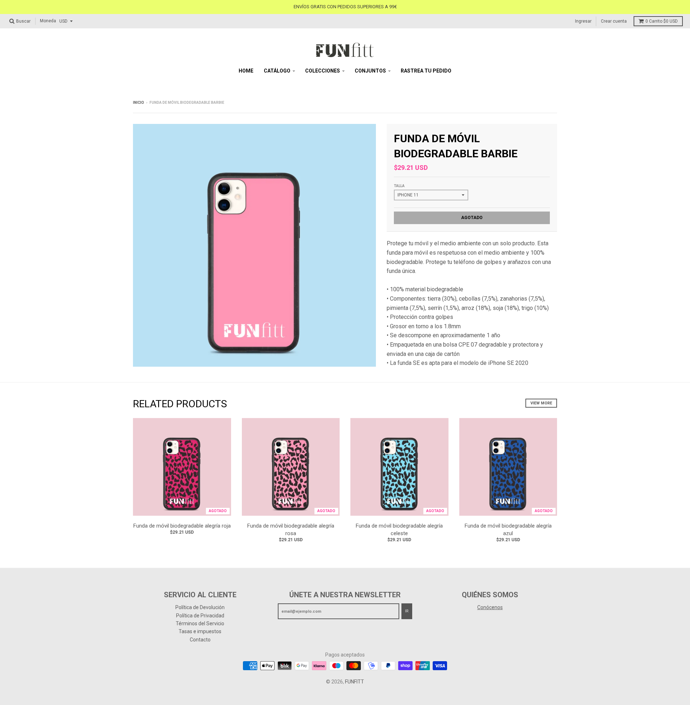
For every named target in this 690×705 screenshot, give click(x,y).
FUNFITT (354, 682)
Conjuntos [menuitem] (370, 71)
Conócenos (490, 607)
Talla (399, 186)
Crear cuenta (614, 20)
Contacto (200, 640)
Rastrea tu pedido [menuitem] (426, 71)
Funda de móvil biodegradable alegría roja (182, 526)
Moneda (48, 20)
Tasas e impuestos (200, 631)
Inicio (138, 103)
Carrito (661, 21)
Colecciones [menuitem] (322, 71)
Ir (407, 611)
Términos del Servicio (200, 623)
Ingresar (583, 20)
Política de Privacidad (200, 615)
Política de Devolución (200, 607)
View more (541, 403)
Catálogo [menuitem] (277, 71)
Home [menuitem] (246, 71)
